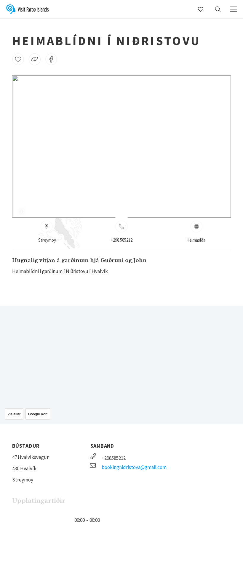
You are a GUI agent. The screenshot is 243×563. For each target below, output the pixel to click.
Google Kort (37, 413)
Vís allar (13, 413)
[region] (121, 365)
